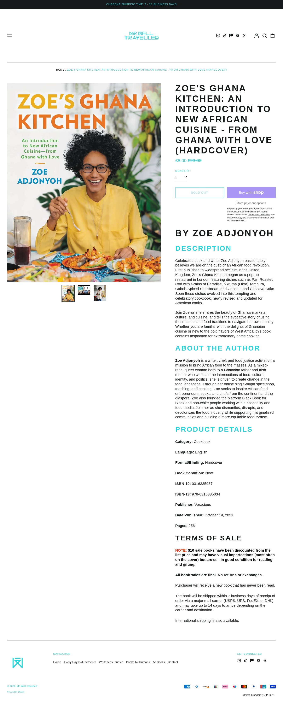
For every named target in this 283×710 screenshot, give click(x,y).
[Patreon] (231, 35)
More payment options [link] (251, 203)
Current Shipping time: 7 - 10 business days (141, 4)
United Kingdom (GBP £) (257, 695)
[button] (264, 35)
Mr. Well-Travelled (27, 686)
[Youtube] (238, 35)
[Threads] (244, 35)
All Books (159, 662)
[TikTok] (225, 35)
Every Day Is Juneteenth (80, 662)
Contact (173, 662)
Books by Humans (138, 662)
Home (60, 69)
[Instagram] (218, 35)
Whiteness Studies (111, 662)
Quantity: (182, 171)
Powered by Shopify (15, 692)
